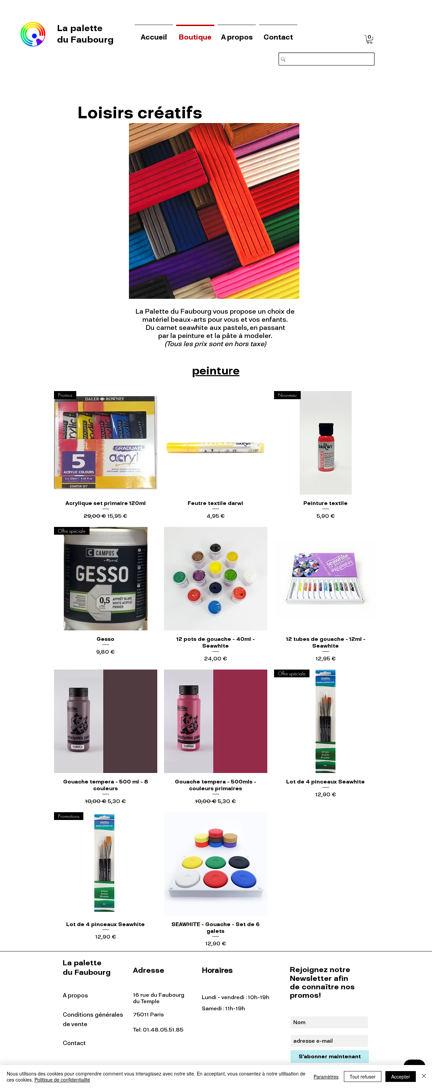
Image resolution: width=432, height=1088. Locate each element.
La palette (81, 28)
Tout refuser (363, 1076)
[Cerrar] (424, 1076)
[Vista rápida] (215, 442)
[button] (369, 39)
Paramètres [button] (326, 1076)
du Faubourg (85, 39)
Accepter (400, 1076)
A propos (75, 995)
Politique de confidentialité (62, 1079)
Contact (74, 1043)
